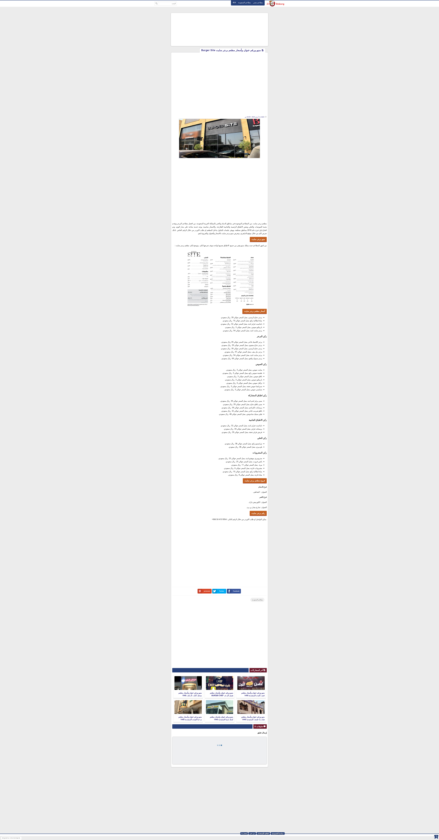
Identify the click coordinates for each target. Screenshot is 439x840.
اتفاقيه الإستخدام (263, 833)
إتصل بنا (244, 833)
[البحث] (156, 3)
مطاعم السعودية (244, 2)
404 (234, 2)
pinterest (207, 591)
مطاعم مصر (258, 2)
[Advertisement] (219, 29)
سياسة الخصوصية (278, 833)
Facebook (236, 591)
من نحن (252, 833)
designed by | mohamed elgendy (11, 838)
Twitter (221, 591)
